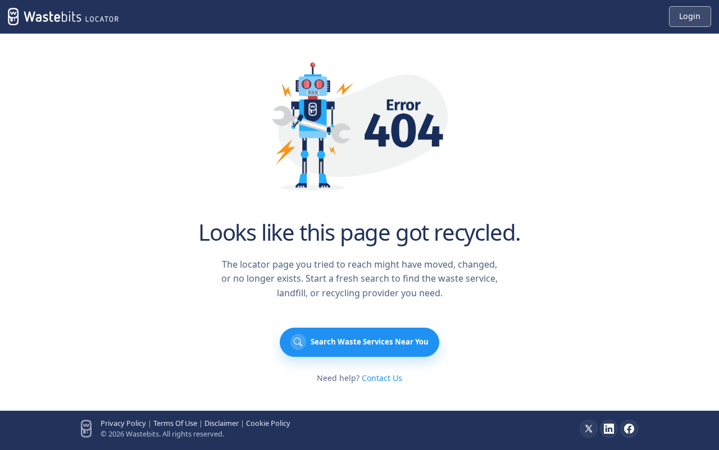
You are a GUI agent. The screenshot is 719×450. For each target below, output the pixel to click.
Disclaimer (221, 423)
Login (689, 16)
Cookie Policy (268, 423)
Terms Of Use (175, 423)
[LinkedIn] (609, 429)
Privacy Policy (123, 423)
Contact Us (382, 378)
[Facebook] (629, 429)
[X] (589, 429)
